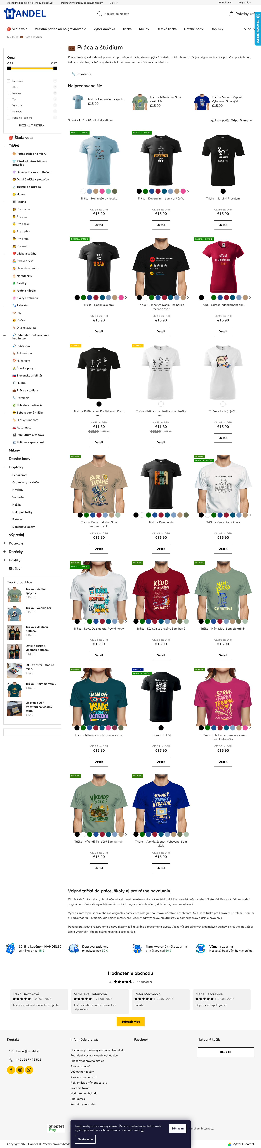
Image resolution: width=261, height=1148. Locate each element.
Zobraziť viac (130, 1022)
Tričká (14, 145)
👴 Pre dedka (21, 231)
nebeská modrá (89, 191)
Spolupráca (77, 1099)
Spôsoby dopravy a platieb (87, 1061)
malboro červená (158, 191)
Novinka (34, 93)
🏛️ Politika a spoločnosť (28, 442)
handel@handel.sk (28, 1051)
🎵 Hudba (19, 383)
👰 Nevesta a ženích (25, 268)
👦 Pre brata (20, 239)
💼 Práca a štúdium (25, 391)
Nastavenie (85, 1139)
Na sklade (34, 81)
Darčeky (16, 551)
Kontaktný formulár (82, 1104)
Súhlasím (177, 1129)
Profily (14, 560)
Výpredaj (34, 105)
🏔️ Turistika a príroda (26, 187)
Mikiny (14, 450)
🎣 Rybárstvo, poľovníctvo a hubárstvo (30, 337)
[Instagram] (20, 1070)
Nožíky (16, 505)
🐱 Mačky (18, 320)
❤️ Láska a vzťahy (24, 254)
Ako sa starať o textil (83, 1077)
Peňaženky (19, 475)
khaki (114, 191)
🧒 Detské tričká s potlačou (30, 179)
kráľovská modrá (151, 191)
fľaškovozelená (145, 191)
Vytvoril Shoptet (243, 1144)
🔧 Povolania (20, 398)
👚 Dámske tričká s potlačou (31, 172)
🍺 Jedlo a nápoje (24, 291)
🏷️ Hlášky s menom (25, 420)
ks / (226, 1052)
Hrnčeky (17, 490)
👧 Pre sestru (21, 246)
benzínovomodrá (164, 191)
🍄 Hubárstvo (21, 361)
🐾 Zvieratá (20, 305)
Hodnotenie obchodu (83, 1093)
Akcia (34, 87)
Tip (34, 99)
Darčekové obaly (23, 527)
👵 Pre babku (21, 224)
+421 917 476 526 (28, 1060)
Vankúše (18, 497)
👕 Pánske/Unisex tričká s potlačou (29, 163)
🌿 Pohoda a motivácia (27, 405)
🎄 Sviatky (19, 283)
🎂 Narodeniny (22, 276)
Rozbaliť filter (31, 126)
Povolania (95, 918)
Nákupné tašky (22, 512)
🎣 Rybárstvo (21, 346)
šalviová (118, 515)
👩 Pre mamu (21, 209)
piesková (95, 191)
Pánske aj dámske (34, 117)
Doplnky (16, 467)
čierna (139, 191)
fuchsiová (114, 727)
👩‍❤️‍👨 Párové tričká (22, 261)
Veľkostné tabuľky (82, 1072)
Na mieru (34, 111)
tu (142, 1130)
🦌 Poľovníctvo (22, 353)
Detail (99, 225)
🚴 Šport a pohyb (23, 368)
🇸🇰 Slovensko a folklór (27, 376)
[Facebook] (11, 1070)
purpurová (102, 191)
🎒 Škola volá (21, 137)
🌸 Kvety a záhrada (25, 298)
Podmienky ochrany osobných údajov (82, 2)
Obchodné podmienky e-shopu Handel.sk (30, 2)
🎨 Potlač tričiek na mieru (29, 154)
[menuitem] (17, 29)
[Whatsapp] (29, 1070)
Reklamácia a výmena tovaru (88, 1083)
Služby (14, 568)
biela (83, 191)
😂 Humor (19, 194)
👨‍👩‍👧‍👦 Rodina (19, 202)
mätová (108, 191)
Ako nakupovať (80, 1066)
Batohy (17, 519)
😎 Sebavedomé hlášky (27, 413)
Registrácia (245, 2)
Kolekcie (16, 543)
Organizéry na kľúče (25, 482)
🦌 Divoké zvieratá (24, 328)
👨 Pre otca (19, 217)
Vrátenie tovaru (80, 1088)
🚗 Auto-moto (21, 428)
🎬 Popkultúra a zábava (28, 435)
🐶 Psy (16, 313)
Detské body (19, 458)
